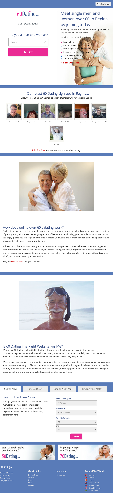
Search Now (10, 388)
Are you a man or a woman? (28, 34)
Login (30, 480)
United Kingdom (95, 488)
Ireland (91, 480)
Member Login (103, 4)
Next (28, 52)
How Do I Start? (35, 388)
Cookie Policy (5, 478)
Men (30, 483)
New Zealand (94, 483)
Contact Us (61, 475)
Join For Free (33, 475)
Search (76, 436)
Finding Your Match (92, 388)
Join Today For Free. (70, 62)
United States (94, 485)
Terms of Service (6, 473)
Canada (92, 477)
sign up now (17, 261)
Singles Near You (63, 388)
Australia (92, 475)
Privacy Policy (5, 475)
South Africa (93, 490)
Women (31, 485)
